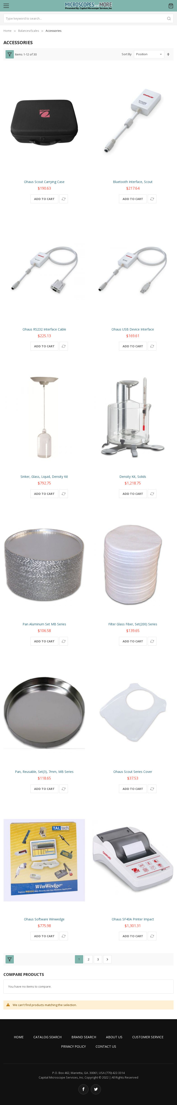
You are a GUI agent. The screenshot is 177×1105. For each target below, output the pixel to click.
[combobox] (88, 18)
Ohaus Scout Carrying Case (44, 182)
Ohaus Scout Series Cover (132, 771)
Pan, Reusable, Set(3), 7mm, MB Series (44, 771)
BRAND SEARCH (83, 1037)
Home (7, 31)
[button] (63, 198)
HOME (19, 1037)
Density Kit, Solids (132, 476)
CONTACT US (106, 1046)
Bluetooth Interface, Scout (133, 182)
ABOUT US (114, 1037)
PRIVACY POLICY (73, 1046)
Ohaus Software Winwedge (44, 919)
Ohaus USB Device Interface (133, 329)
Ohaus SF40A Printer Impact (133, 919)
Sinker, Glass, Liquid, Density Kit (44, 476)
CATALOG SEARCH (47, 1037)
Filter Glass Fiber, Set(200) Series (132, 624)
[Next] (107, 959)
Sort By (127, 54)
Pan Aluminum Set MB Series (44, 624)
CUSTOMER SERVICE (147, 1037)
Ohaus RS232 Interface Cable (44, 329)
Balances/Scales (28, 31)
